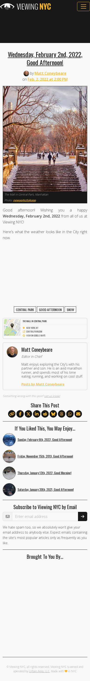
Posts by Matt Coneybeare (42, 384)
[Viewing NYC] (25, 6)
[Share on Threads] (61, 414)
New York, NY (32, 328)
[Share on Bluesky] (53, 414)
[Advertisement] (45, 27)
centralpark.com (34, 331)
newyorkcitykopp (24, 200)
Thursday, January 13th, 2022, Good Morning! (44, 472)
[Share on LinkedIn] (36, 414)
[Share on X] (28, 414)
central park (25, 309)
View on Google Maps (35, 335)
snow (70, 309)
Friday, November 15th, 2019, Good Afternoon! (45, 456)
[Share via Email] (78, 414)
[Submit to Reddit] (45, 414)
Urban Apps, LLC (39, 671)
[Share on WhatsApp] (70, 414)
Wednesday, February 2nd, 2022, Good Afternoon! (45, 58)
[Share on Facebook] (20, 414)
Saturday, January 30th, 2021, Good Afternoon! (46, 489)
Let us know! (52, 396)
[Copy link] (11, 414)
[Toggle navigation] (83, 6)
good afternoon (50, 309)
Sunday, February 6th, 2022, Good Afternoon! (45, 439)
